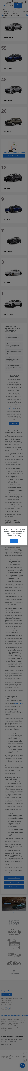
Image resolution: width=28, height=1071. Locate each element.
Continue (14, 541)
